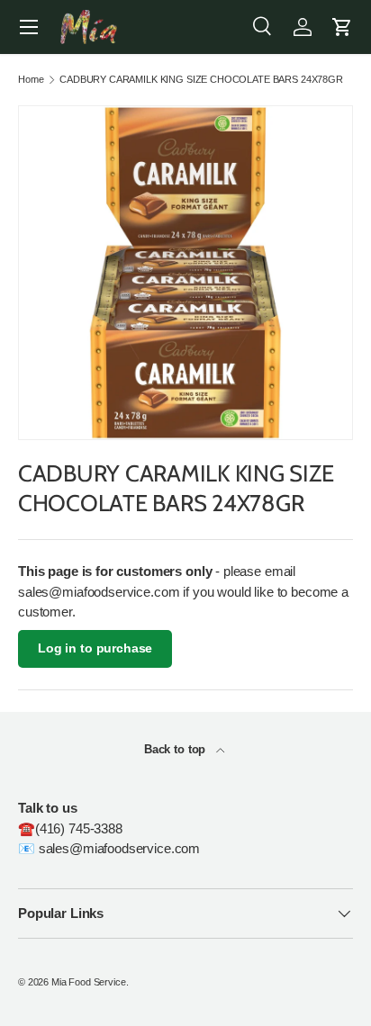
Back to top (176, 749)
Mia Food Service (88, 981)
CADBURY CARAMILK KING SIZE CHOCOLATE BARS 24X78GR (201, 80)
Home (30, 80)
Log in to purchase (95, 648)
